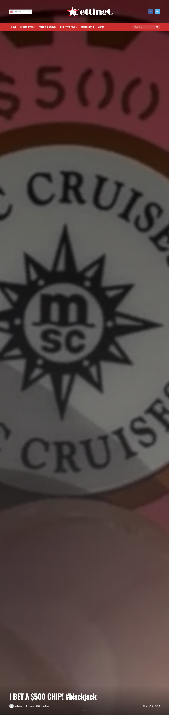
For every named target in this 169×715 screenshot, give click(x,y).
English (17, 11)
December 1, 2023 (33, 706)
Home (13, 26)
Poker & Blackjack (47, 26)
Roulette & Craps (68, 26)
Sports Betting (27, 26)
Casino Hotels (87, 26)
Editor (19, 706)
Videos (101, 26)
